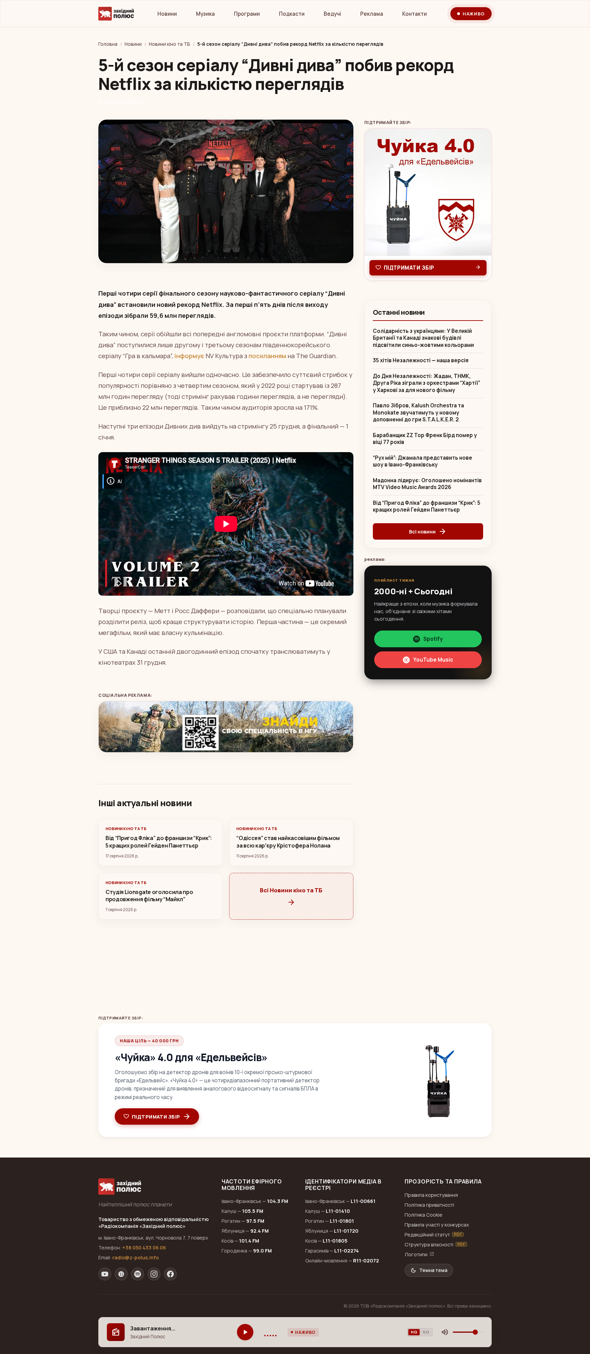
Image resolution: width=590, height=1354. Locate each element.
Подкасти (292, 13)
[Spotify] (137, 1274)
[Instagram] (154, 1274)
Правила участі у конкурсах (437, 1224)
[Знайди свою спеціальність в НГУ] (226, 726)
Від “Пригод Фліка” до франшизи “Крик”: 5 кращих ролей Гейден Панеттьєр (426, 507)
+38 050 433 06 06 (144, 1247)
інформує (189, 355)
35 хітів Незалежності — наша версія (420, 360)
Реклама (371, 13)
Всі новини (428, 531)
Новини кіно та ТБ (169, 44)
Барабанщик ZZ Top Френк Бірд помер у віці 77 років (425, 439)
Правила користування (431, 1195)
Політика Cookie (423, 1214)
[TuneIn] (121, 1274)
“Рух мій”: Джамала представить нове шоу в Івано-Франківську (422, 462)
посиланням (267, 355)
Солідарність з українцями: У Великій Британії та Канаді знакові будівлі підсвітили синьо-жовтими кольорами (423, 338)
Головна (107, 44)
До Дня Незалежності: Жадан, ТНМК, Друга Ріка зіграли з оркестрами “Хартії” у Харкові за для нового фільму (426, 383)
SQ (426, 1332)
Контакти (414, 13)
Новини (167, 13)
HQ (414, 1332)
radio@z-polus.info (135, 1257)
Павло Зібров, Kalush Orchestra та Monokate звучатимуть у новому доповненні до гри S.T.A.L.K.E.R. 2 (418, 412)
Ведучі (332, 13)
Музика (205, 13)
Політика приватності (429, 1205)
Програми (247, 13)
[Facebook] (170, 1274)
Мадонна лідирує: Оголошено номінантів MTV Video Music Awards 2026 (427, 484)
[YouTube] (104, 1274)
